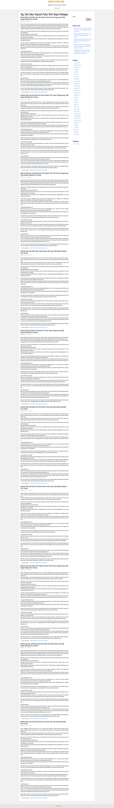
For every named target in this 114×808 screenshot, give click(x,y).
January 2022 (76, 83)
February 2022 (77, 81)
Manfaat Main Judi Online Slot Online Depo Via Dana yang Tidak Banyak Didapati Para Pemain (43, 487)
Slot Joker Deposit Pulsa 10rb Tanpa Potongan (40, 92)
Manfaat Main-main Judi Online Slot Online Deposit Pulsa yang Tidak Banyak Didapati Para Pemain (82, 29)
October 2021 (77, 90)
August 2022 (76, 67)
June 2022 (76, 72)
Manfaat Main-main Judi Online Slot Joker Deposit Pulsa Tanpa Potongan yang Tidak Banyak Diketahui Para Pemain (44, 96)
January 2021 (76, 111)
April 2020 (76, 132)
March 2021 (76, 106)
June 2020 (76, 127)
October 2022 (77, 63)
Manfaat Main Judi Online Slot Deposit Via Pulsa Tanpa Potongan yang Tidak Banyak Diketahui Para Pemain (42, 331)
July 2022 (76, 70)
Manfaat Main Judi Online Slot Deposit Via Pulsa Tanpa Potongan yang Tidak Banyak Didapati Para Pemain (82, 46)
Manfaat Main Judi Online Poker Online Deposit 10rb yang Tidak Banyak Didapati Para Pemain (43, 252)
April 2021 (76, 104)
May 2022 (76, 74)
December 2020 (77, 113)
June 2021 (76, 99)
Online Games (27, 92)
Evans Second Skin (56, 1)
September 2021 (77, 93)
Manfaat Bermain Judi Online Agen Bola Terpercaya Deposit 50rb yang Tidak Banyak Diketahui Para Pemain (42, 644)
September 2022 (77, 65)
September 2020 (77, 120)
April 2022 (76, 76)
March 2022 (76, 79)
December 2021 (77, 86)
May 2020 (76, 129)
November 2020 (77, 116)
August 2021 (76, 95)
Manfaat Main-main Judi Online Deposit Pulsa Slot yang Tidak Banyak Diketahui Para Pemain (43, 722)
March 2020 (76, 134)
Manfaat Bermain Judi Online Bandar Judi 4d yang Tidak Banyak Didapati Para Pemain (82, 35)
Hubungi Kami (57, 8)
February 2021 (77, 109)
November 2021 (77, 88)
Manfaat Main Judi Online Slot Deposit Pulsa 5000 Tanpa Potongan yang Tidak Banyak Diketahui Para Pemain (82, 51)
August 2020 (76, 123)
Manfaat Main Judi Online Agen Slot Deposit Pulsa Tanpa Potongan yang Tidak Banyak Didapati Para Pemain (42, 18)
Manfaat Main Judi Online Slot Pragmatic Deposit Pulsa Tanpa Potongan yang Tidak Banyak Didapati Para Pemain (44, 567)
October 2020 (77, 118)
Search (74, 16)
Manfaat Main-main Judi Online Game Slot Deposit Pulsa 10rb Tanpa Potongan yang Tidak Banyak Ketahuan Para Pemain (44, 174)
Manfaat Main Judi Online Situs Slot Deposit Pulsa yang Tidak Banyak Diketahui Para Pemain (43, 408)
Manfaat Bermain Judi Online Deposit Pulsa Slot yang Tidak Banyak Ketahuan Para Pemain (83, 40)
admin (31, 21)
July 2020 (76, 125)
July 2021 (76, 97)
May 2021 (76, 102)
